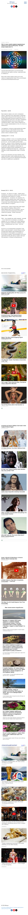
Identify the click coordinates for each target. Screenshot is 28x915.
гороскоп (16, 49)
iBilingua (12, 2)
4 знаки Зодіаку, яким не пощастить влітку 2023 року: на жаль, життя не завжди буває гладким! (13, 692)
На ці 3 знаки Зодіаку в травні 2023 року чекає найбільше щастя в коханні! (14, 734)
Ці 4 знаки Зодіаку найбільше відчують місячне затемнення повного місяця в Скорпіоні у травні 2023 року (12, 713)
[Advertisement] (14, 24)
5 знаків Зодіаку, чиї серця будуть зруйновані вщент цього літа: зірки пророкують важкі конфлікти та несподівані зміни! (14, 670)
